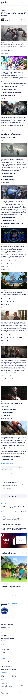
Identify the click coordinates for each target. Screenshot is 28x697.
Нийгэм (3, 655)
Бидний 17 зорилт (5, 627)
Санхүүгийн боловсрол (7, 630)
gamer (20, 466)
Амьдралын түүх (5, 647)
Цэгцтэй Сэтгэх (5, 649)
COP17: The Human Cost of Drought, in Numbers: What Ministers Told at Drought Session (14, 524)
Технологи (4, 10)
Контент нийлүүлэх (6, 666)
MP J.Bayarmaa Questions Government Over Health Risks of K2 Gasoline (14, 512)
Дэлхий (3, 652)
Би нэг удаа (4, 632)
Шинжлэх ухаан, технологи (8, 638)
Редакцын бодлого (6, 661)
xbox (10, 469)
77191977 (3, 676)
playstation (4, 469)
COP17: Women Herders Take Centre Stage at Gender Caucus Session (13, 507)
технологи (4, 466)
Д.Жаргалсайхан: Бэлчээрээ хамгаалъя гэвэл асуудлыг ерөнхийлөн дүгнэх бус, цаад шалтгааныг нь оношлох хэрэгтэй (14, 518)
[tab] (12, 595)
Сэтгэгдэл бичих (13, 496)
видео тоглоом (13, 466)
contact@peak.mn (5, 680)
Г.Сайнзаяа (7, 19)
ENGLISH (3, 641)
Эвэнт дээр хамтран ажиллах (9, 669)
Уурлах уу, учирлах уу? (7, 624)
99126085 (14, 676)
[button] (24, 2)
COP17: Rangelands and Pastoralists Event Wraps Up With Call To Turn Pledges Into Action (14, 529)
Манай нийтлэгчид (6, 663)
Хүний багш (4, 635)
